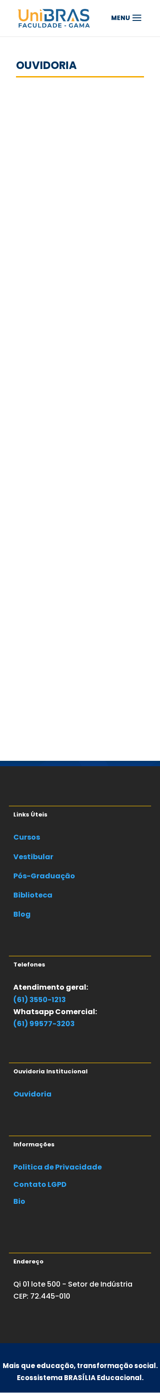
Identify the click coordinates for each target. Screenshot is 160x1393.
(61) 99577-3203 (44, 1024)
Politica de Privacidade (57, 1167)
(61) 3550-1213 (39, 1000)
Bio (19, 1201)
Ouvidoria (32, 1094)
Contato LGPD (40, 1184)
